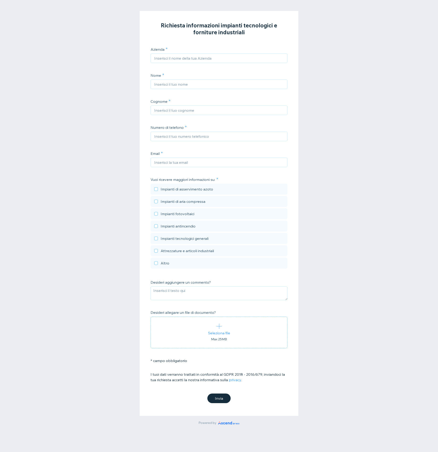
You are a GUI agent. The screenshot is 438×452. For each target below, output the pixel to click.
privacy (235, 380)
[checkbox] (219, 190)
